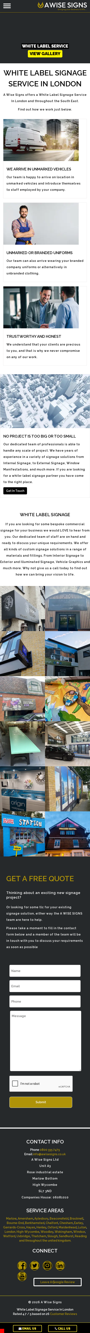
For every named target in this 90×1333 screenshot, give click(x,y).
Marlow (11, 1218)
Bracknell (76, 1218)
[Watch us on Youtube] (22, 1276)
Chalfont (52, 1223)
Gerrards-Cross (14, 1227)
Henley (41, 1227)
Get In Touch (15, 490)
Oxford (52, 1227)
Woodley (47, 1231)
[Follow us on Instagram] (47, 1265)
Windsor (79, 1231)
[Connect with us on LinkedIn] (60, 1265)
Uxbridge (23, 1236)
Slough (52, 1236)
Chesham (66, 1223)
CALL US (63, 1328)
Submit (41, 1102)
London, (10, 1231)
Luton (82, 1227)
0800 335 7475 (50, 1149)
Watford (9, 1236)
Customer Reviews (63, 1314)
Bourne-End (15, 1223)
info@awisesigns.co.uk (49, 1154)
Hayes (30, 1227)
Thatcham (38, 1236)
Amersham (25, 1218)
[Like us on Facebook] (22, 1265)
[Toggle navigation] (7, 5)
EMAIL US (29, 1328)
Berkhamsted (34, 1223)
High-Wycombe (28, 1231)
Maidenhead (68, 1227)
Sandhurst (66, 1236)
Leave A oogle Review (57, 1282)
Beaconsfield (59, 1218)
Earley (78, 1223)
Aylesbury (41, 1218)
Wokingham (63, 1231)
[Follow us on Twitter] (34, 1265)
